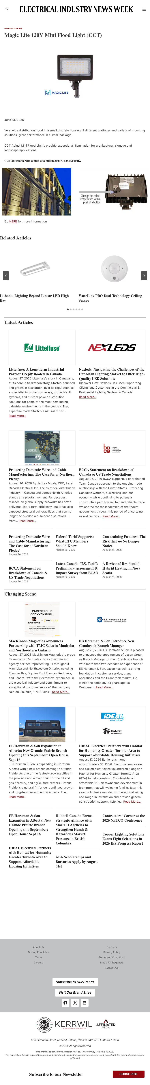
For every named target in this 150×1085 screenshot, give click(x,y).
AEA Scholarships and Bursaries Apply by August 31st (77, 861)
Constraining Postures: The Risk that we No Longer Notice (124, 541)
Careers (38, 962)
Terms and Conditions (112, 957)
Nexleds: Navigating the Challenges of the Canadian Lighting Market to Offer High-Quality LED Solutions (112, 374)
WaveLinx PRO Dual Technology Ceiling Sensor (110, 298)
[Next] (144, 275)
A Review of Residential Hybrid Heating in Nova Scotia (121, 568)
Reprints (112, 947)
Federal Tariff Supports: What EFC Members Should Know (75, 541)
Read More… (17, 415)
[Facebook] (65, 1003)
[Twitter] (75, 1003)
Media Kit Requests (111, 962)
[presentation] (35, 268)
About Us (38, 947)
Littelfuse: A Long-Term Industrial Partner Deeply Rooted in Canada (36, 371)
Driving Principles (38, 952)
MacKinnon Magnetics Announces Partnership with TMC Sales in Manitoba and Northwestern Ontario (41, 645)
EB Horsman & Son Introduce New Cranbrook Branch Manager (106, 643)
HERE (13, 221)
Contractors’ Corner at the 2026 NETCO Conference (123, 818)
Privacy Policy (111, 952)
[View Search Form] (7, 9)
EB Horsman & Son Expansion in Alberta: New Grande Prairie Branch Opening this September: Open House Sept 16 (39, 753)
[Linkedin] (85, 1003)
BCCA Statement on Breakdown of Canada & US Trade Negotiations (106, 472)
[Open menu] (144, 9)
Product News (13, 28)
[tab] (68, 309)
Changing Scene (20, 593)
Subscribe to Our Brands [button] (75, 982)
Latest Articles (18, 322)
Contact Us (111, 967)
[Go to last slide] (6, 275)
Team (38, 957)
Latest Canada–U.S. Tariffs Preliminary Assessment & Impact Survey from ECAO (77, 568)
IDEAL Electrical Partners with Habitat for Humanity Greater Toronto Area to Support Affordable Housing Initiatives (110, 750)
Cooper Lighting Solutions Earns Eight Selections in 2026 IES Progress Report (123, 839)
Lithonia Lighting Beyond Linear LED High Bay (34, 298)
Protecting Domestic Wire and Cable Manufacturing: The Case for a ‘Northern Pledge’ (41, 474)
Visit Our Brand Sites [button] (75, 992)
